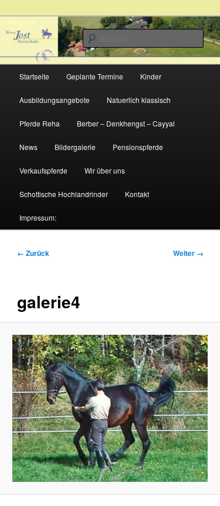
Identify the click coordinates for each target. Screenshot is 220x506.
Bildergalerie (75, 147)
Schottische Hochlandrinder (63, 194)
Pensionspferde (138, 147)
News (28, 147)
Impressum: (37, 217)
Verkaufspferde (43, 170)
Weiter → (188, 253)
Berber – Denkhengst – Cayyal (126, 123)
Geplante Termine (94, 76)
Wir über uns (104, 170)
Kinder (150, 76)
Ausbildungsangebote (54, 100)
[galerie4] (109, 408)
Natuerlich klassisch (139, 100)
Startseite (34, 76)
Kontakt (137, 194)
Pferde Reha (39, 123)
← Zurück (33, 253)
